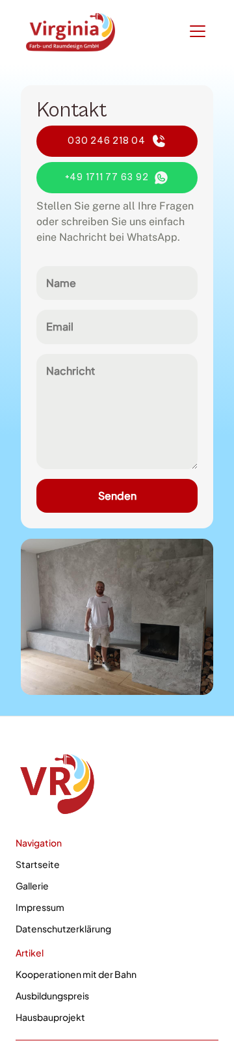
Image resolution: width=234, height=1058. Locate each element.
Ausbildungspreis (52, 995)
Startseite (38, 864)
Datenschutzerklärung (63, 928)
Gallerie (32, 885)
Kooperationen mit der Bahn (76, 974)
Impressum (40, 907)
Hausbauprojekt (50, 1017)
